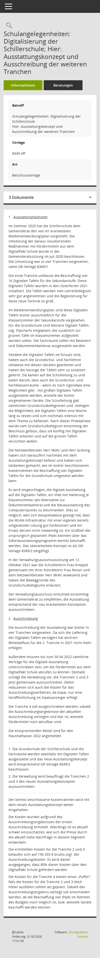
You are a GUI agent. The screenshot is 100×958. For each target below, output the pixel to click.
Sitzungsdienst (78, 934)
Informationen (23, 85)
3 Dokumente (21, 197)
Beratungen (63, 85)
